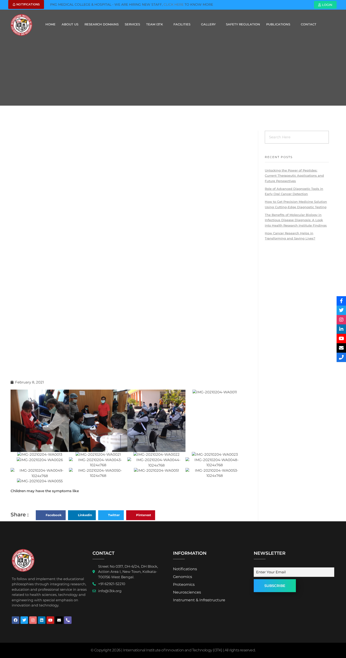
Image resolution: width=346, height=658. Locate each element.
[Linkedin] (41, 620)
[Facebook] (15, 620)
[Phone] (341, 357)
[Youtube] (50, 620)
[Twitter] (24, 620)
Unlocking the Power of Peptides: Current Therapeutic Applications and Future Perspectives (294, 175)
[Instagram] (33, 620)
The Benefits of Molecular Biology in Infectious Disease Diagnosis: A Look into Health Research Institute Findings (296, 220)
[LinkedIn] (341, 329)
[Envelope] (59, 620)
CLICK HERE (174, 4)
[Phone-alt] (68, 620)
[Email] (341, 348)
